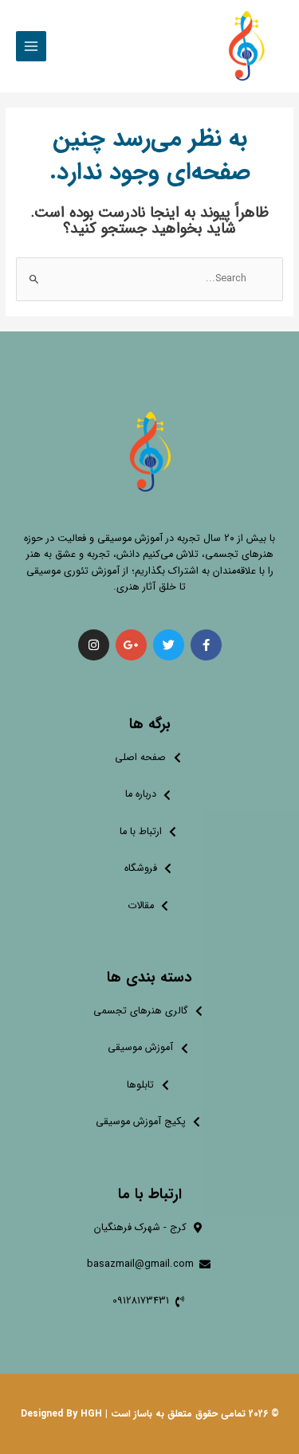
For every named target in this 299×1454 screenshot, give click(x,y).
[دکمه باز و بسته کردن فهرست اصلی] (31, 46)
